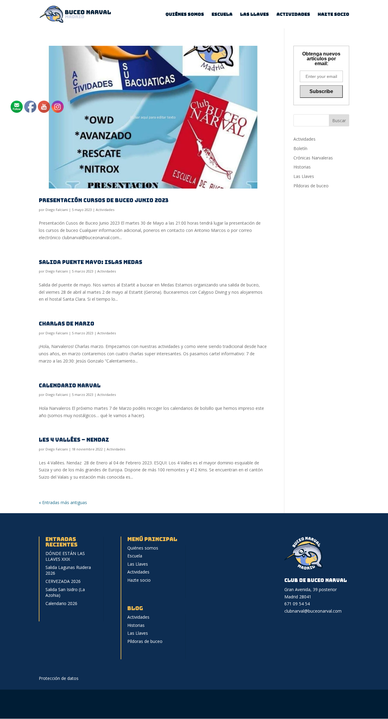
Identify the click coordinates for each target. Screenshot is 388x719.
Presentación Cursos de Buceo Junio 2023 (104, 200)
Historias (302, 167)
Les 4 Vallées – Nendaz (74, 439)
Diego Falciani (56, 209)
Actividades (293, 14)
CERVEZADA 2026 (63, 581)
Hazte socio (333, 14)
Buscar (339, 120)
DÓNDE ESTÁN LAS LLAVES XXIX (65, 556)
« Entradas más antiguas (63, 502)
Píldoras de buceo (311, 186)
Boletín (300, 148)
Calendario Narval (70, 385)
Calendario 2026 (61, 603)
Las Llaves (254, 14)
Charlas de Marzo (66, 323)
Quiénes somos (185, 14)
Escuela (222, 14)
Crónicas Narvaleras (313, 158)
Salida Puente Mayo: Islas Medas (90, 262)
